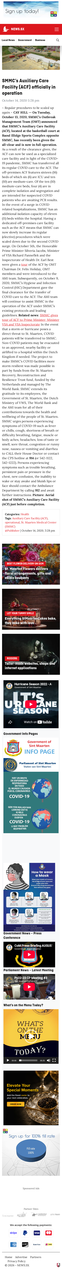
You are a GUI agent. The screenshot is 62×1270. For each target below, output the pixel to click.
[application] (31, 1036)
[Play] (8, 1060)
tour (24, 264)
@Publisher (12, 530)
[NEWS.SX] (5, 29)
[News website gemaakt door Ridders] (58, 1265)
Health (25, 514)
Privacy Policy (16, 1261)
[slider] (28, 1060)
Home (8, 1257)
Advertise (21, 1257)
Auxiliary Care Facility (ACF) (30, 518)
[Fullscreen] (54, 1060)
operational (12, 522)
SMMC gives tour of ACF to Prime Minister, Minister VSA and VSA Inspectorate (30, 319)
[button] (31, 1036)
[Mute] (48, 1060)
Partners (35, 1257)
